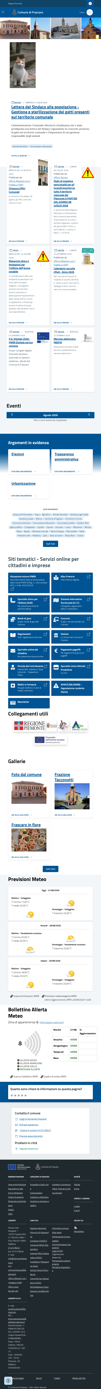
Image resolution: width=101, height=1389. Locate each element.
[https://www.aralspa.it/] (79, 726)
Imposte (40, 527)
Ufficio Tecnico (61, 177)
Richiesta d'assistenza (61, 1269)
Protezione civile (23, 535)
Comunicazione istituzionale (43, 523)
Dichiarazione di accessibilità (61, 1238)
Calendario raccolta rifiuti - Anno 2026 (64, 270)
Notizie (77, 1184)
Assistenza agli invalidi (79, 514)
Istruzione (59, 527)
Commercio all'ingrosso (53, 519)
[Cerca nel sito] (88, 12)
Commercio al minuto (73, 519)
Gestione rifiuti (83, 523)
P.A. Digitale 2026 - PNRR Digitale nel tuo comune (21, 342)
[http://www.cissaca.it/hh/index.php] (64, 726)
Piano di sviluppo (57, 531)
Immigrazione (29, 527)
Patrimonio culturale (40, 531)
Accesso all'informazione (22, 514)
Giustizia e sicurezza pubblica (39, 1203)
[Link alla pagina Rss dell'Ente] (75, 1227)
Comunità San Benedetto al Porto (39, 1280)
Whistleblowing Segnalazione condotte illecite (39, 1291)
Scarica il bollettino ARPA (25, 1076)
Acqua (37, 514)
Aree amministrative (17, 1184)
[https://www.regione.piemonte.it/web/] (29, 726)
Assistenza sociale (26, 519)
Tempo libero (70, 535)
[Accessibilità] (8, 1381)
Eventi (77, 1210)
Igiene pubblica (16, 527)
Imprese (49, 527)
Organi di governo (16, 1197)
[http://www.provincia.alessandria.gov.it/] (51, 726)
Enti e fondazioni (15, 1192)
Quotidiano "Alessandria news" (39, 1264)
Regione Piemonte (15, 3)
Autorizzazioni (36, 1192)
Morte (19, 531)
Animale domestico (60, 514)
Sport (45, 535)
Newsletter (79, 1231)
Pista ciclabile (71, 531)
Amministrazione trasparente (61, 1246)
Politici (11, 1209)
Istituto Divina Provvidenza (39, 1272)
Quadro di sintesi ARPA (54, 1076)
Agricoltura (46, 514)
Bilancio (39, 519)
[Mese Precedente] (12, 414)
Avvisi (76, 1188)
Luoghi (77, 1206)
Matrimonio (77, 527)
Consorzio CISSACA (38, 1240)
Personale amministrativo (17, 1203)
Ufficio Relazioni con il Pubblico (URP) (19, 183)
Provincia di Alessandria (39, 1234)
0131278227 (14, 1247)
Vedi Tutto (50, 868)
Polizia (81, 531)
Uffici (10, 1213)
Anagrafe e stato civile (39, 1186)
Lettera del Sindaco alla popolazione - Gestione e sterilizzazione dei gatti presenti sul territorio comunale (50, 111)
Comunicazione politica (66, 523)
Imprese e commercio (61, 1184)
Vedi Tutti (50, 543)
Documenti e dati (15, 1188)
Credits (57, 1378)
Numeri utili (13, 1291)
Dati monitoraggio (16, 1378)
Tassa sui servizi (56, 535)
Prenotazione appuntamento (61, 1262)
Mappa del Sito (78, 1378)
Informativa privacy (60, 1228)
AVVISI (15, 250)
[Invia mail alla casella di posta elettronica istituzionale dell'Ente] (17, 1260)
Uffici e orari (13, 1286)
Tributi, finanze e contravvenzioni (61, 1190)
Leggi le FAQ (57, 1250)
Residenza (36, 535)
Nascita (27, 531)
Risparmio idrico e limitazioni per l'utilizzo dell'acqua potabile (19, 266)
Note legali (57, 1232)
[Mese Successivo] (89, 414)
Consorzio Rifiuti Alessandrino (39, 1247)
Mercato (88, 527)
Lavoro (68, 527)
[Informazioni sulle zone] (52, 1022)
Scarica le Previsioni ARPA (26, 996)
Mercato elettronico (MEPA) (65, 340)
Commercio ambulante (21, 523)
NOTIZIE (17, 102)
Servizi (39, 1378)
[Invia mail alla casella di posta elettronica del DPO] (17, 1310)
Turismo (80, 535)
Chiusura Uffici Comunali (17, 190)
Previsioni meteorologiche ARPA (60, 996)
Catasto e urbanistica (39, 1197)
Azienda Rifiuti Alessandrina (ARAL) (39, 1255)
